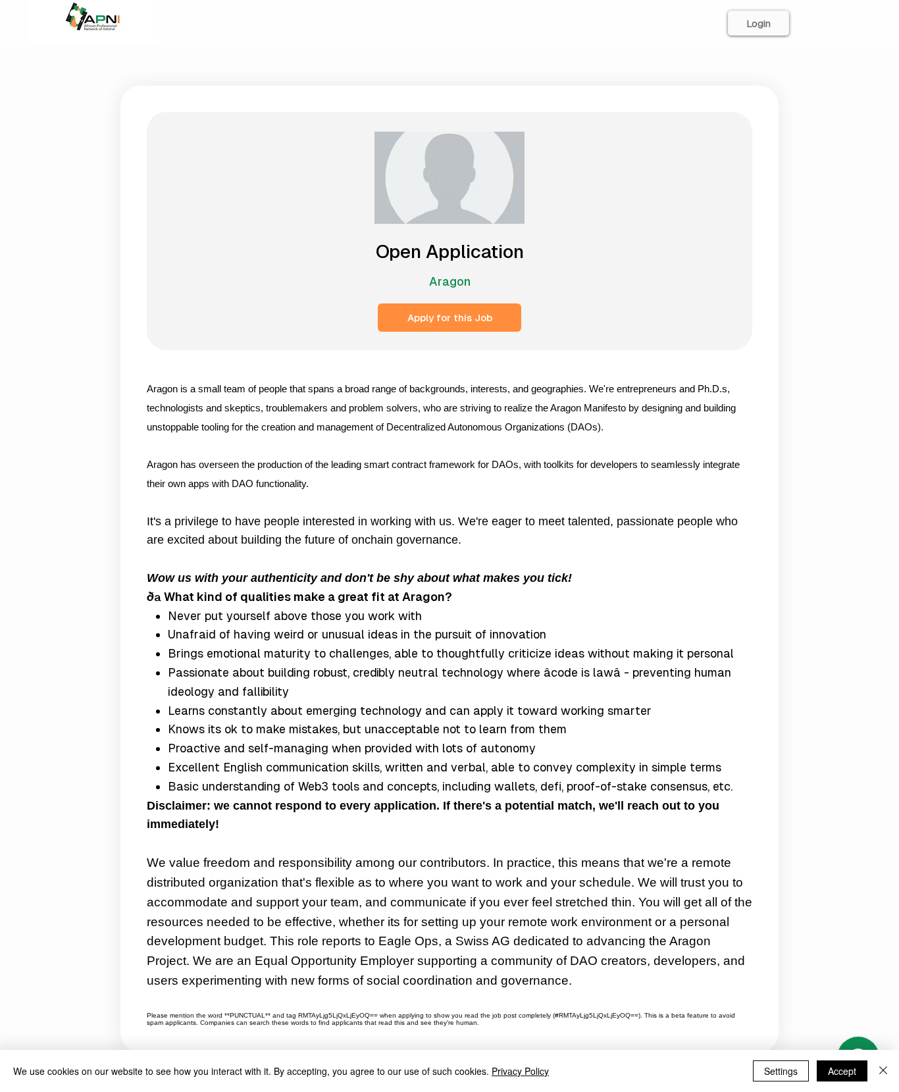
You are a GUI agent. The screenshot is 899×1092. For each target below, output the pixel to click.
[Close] (883, 1070)
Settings (781, 1071)
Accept (842, 1071)
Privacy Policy (520, 1071)
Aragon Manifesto (588, 408)
